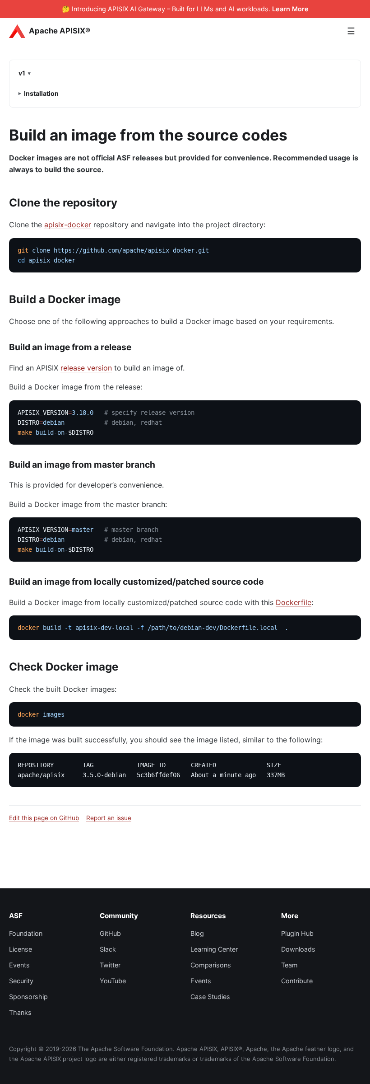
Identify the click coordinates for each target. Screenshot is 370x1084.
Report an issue (108, 817)
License (20, 949)
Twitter (110, 965)
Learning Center (214, 949)
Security (21, 981)
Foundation (25, 933)
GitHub (110, 933)
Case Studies (210, 996)
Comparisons (210, 965)
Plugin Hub (297, 933)
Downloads (298, 949)
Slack (108, 949)
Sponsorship (28, 996)
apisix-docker (67, 224)
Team (289, 965)
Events (19, 965)
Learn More (290, 9)
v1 (21, 73)
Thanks (20, 1012)
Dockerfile (293, 602)
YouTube (113, 981)
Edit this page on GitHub (44, 817)
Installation (41, 93)
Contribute (297, 981)
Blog (197, 933)
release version (86, 367)
